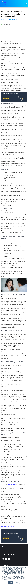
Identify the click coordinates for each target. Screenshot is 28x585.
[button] (26, 4)
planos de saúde (11, 484)
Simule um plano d (5, 526)
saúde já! (13, 526)
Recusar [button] (16, 582)
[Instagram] (3, 559)
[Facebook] (6, 559)
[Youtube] (9, 559)
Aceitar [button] (11, 582)
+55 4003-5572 (5, 565)
